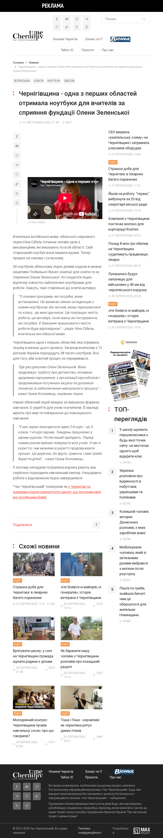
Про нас (108, 50)
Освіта (39, 80)
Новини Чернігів (65, 39)
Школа (69, 80)
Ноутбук (54, 80)
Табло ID (67, 50)
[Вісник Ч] (120, 39)
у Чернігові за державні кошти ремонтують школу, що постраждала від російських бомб (57, 491)
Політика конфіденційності (90, 830)
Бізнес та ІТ (94, 39)
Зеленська (22, 80)
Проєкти (87, 50)
